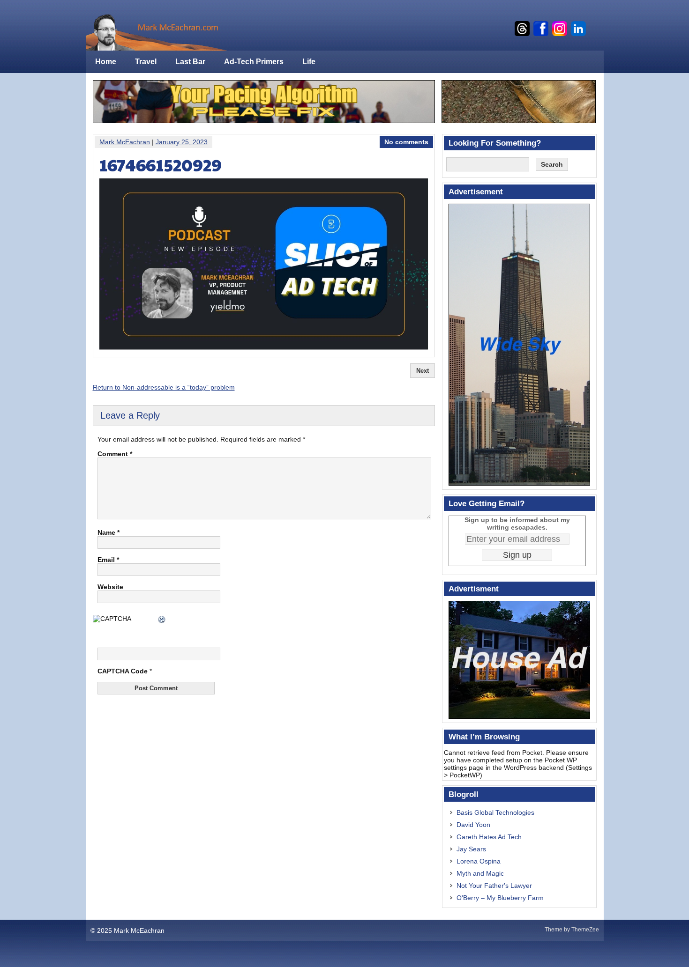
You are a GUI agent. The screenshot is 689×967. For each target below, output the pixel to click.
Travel (146, 62)
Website (110, 587)
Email (108, 559)
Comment (114, 454)
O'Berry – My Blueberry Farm (500, 897)
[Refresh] (162, 620)
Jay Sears (471, 849)
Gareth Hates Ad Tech (489, 837)
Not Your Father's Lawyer (494, 885)
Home (105, 62)
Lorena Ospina (479, 861)
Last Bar (190, 62)
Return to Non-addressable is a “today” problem (164, 387)
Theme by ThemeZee (572, 929)
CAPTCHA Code (122, 671)
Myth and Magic (480, 873)
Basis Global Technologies (495, 812)
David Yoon (473, 824)
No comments (406, 142)
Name (108, 532)
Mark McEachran (124, 142)
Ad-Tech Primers (254, 62)
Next (422, 370)
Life (308, 62)
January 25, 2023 (182, 142)
